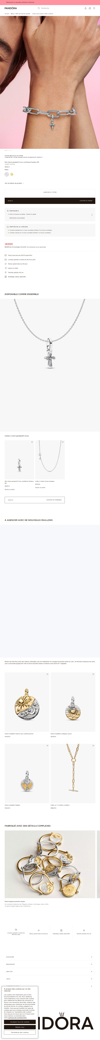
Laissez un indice (13, 268)
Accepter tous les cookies (19, 1022)
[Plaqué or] (12, 174)
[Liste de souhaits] (32, 442)
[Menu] (94, 8)
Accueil (7, 13)
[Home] (11, 8)
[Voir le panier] (90, 8)
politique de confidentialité (17, 1017)
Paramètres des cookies (20, 1032)
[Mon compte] (85, 8)
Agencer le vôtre (50, 192)
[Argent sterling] (7, 174)
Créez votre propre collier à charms (42, 13)
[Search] (39, 8)
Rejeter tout (19, 1027)
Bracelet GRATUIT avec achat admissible (20, 2)
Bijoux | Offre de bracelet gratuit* (20, 13)
